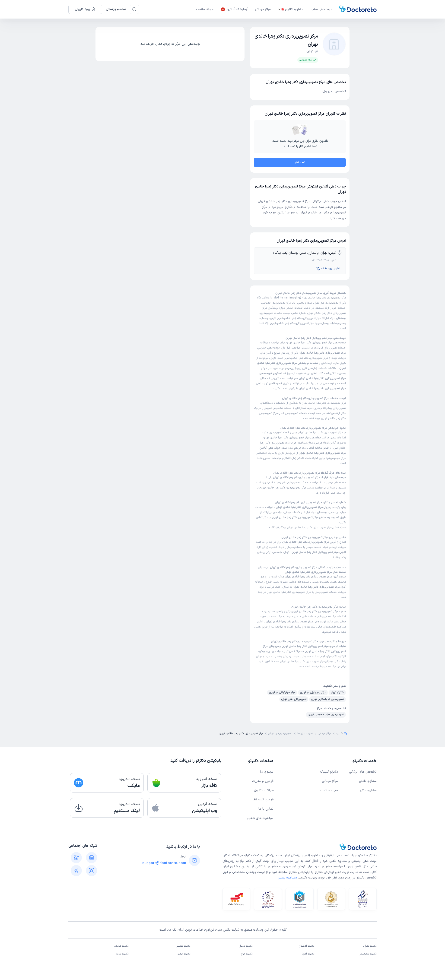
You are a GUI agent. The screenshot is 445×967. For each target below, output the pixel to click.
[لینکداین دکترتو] (91, 857)
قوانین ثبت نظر (262, 799)
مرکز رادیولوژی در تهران (313, 692)
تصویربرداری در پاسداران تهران (327, 699)
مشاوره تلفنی (368, 781)
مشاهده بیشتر (287, 877)
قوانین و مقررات (262, 781)
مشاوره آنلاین (294, 9)
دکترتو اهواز (308, 954)
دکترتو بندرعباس (368, 954)
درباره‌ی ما (266, 771)
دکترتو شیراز (246, 946)
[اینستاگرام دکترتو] (91, 870)
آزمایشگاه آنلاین (237, 9)
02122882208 (320, 260)
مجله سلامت (204, 9)
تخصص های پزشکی (363, 771)
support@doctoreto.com (164, 863)
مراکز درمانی (263, 9)
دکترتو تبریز (122, 954)
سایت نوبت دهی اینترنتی (341, 872)
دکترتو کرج (247, 954)
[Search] (134, 9)
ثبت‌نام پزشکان (116, 9)
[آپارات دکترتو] (76, 857)
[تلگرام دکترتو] (76, 870)
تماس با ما (265, 808)
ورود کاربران (83, 9)
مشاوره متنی (368, 790)
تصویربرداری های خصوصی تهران (326, 715)
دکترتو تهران (337, 692)
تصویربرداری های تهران (326, 303)
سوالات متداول (263, 790)
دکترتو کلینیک (329, 771)
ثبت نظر (300, 162)
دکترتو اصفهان (307, 946)
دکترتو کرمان (184, 954)
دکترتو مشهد (121, 946)
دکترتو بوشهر (183, 946)
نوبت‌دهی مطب (321, 9)
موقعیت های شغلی (260, 818)
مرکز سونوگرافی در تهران (282, 692)
